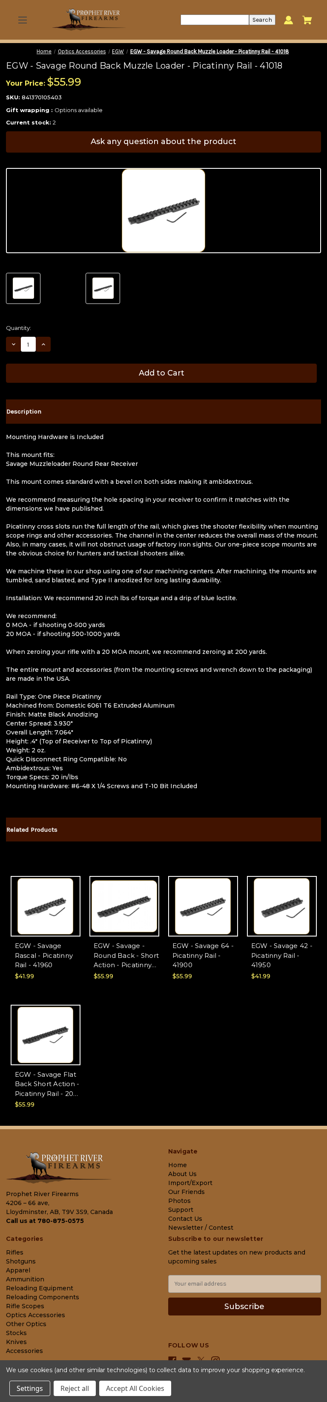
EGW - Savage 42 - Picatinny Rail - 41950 (282, 955)
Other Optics (26, 1324)
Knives (16, 1342)
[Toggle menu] (22, 20)
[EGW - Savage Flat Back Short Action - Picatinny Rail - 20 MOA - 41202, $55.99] (45, 1035)
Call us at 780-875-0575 (45, 1221)
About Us (182, 1174)
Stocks (16, 1333)
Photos (179, 1201)
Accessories (24, 1351)
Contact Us (185, 1219)
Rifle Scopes (25, 1306)
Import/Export (190, 1183)
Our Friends (186, 1192)
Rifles (14, 1252)
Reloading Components (42, 1297)
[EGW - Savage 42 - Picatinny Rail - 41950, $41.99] (282, 906)
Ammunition (25, 1279)
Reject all (74, 1388)
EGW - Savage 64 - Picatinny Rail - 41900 (203, 955)
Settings (30, 1388)
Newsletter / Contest (200, 1227)
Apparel (18, 1270)
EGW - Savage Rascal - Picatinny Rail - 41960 (44, 955)
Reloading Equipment (39, 1288)
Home (177, 1165)
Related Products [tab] (31, 829)
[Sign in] (288, 20)
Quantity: (18, 327)
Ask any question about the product (163, 141)
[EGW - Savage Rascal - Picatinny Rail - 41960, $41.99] (45, 906)
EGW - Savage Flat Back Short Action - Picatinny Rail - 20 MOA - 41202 (47, 1084)
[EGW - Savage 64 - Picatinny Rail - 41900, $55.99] (203, 906)
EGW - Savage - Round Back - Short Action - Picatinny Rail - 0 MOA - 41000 (126, 956)
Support (180, 1210)
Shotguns (21, 1261)
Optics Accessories (35, 1315)
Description (23, 411)
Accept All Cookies (135, 1388)
